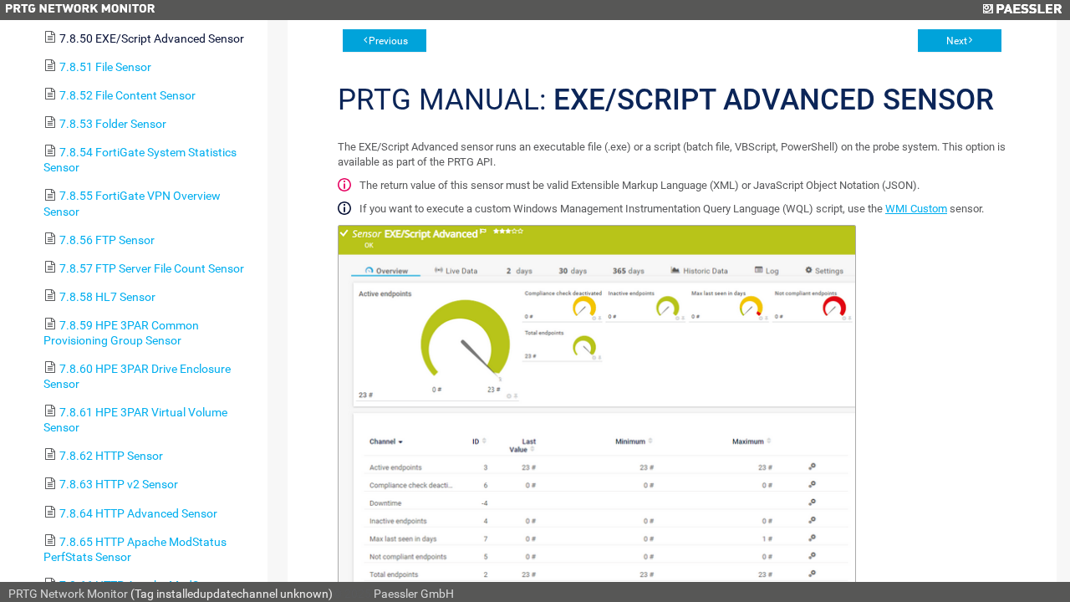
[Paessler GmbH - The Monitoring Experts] (1022, 10)
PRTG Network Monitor (68, 593)
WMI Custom (916, 208)
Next (956, 41)
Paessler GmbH (414, 593)
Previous (388, 41)
